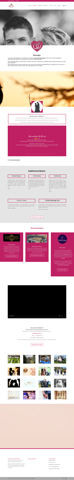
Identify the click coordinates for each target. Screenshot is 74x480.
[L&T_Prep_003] (29, 387)
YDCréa (13, 478)
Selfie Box (40, 5)
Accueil (30, 5)
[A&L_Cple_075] (45, 363)
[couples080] (45, 399)
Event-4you (62, 247)
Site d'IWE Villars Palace (37, 255)
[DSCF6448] (60, 387)
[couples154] (45, 375)
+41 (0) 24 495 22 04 (54, 466)
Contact (58, 5)
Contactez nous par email (54, 468)
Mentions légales (31, 478)
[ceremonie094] (60, 375)
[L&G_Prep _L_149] (29, 375)
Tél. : (50, 466)
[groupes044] (60, 363)
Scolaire (51, 5)
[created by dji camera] (14, 363)
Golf (55, 5)
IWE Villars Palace (37, 246)
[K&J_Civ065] (14, 387)
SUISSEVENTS (11, 245)
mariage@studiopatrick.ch (37, 333)
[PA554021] (45, 387)
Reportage (45, 5)
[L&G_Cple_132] (14, 375)
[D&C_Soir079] (29, 399)
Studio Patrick (25, 478)
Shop (65, 5)
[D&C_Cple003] (60, 399)
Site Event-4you (62, 269)
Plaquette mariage (37, 217)
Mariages (35, 5)
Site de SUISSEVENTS (11, 256)
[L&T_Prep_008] (14, 399)
